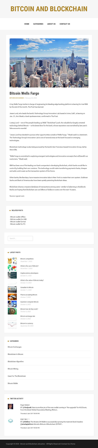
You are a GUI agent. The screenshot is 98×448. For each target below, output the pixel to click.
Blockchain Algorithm (16, 361)
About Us (51, 24)
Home (26, 24)
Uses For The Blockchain (17, 376)
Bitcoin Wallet (13, 383)
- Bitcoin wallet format (18, 222)
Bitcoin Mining (13, 369)
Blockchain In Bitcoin (15, 354)
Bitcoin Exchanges (17, 98)
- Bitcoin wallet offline (17, 217)
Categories (38, 24)
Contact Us (65, 24)
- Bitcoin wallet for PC (17, 224)
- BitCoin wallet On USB (18, 219)
